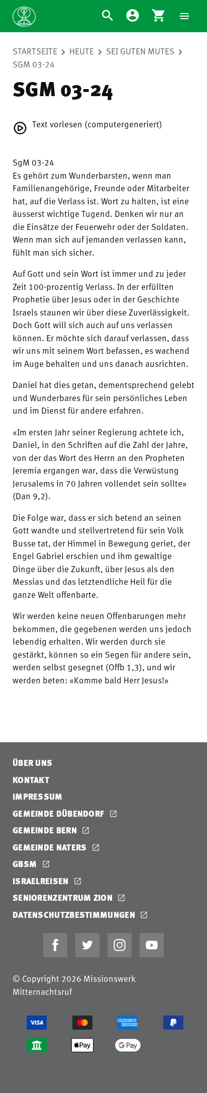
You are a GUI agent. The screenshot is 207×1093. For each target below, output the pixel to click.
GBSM (26, 863)
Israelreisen (42, 881)
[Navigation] (184, 16)
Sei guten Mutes (140, 51)
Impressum (38, 796)
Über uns (32, 762)
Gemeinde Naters (51, 847)
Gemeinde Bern (46, 830)
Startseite (35, 51)
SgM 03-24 (34, 64)
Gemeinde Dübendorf (60, 813)
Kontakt (31, 779)
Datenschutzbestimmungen (75, 914)
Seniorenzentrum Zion (64, 897)
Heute (81, 51)
